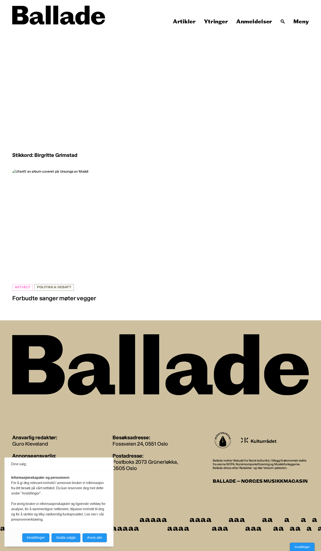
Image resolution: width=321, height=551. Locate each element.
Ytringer (216, 22)
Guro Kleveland (30, 444)
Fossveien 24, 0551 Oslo (140, 444)
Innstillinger (302, 547)
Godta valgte (66, 537)
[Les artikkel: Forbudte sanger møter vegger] (59, 235)
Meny (301, 22)
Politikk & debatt (54, 287)
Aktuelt (22, 287)
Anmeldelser (254, 22)
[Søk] (283, 21)
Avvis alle (94, 537)
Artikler (184, 22)
